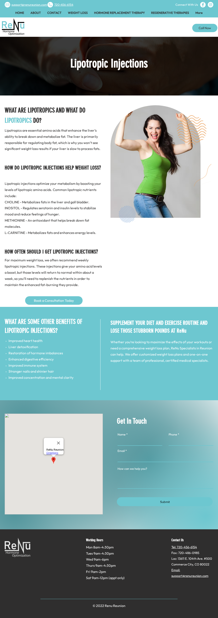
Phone (173, 434)
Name (122, 434)
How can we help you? (132, 468)
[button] (78, 12)
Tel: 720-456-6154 (184, 547)
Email (121, 450)
